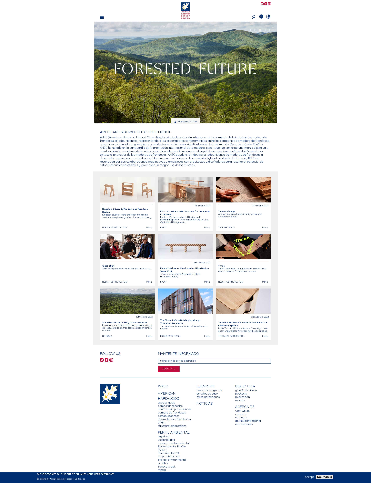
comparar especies (170, 406)
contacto (241, 414)
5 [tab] (268, 30)
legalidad (164, 436)
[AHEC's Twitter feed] (262, 4)
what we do (242, 410)
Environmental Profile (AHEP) (172, 448)
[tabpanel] (185, 73)
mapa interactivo (168, 456)
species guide (166, 402)
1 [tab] (252, 30)
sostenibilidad (166, 439)
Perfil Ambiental (174, 432)
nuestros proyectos (209, 390)
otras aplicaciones (208, 397)
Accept (309, 476)
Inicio (163, 386)
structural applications (172, 426)
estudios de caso (207, 393)
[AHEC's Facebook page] (265, 4)
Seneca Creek (167, 466)
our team (241, 417)
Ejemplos (205, 386)
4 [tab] (264, 30)
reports (240, 400)
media (162, 470)
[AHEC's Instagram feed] (269, 4)
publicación (242, 397)
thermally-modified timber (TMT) (174, 420)
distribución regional (248, 420)
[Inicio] (110, 393)
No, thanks (324, 477)
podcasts (241, 393)
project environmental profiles (172, 461)
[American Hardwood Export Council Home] (185, 10)
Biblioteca (245, 386)
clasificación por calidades (174, 409)
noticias (205, 403)
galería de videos (246, 390)
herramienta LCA (168, 453)
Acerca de (244, 406)
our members (244, 424)
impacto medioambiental (173, 443)
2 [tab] (256, 30)
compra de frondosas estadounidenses (172, 414)
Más (148, 227)
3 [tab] (260, 30)
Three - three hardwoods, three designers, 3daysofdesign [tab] (188, 121)
